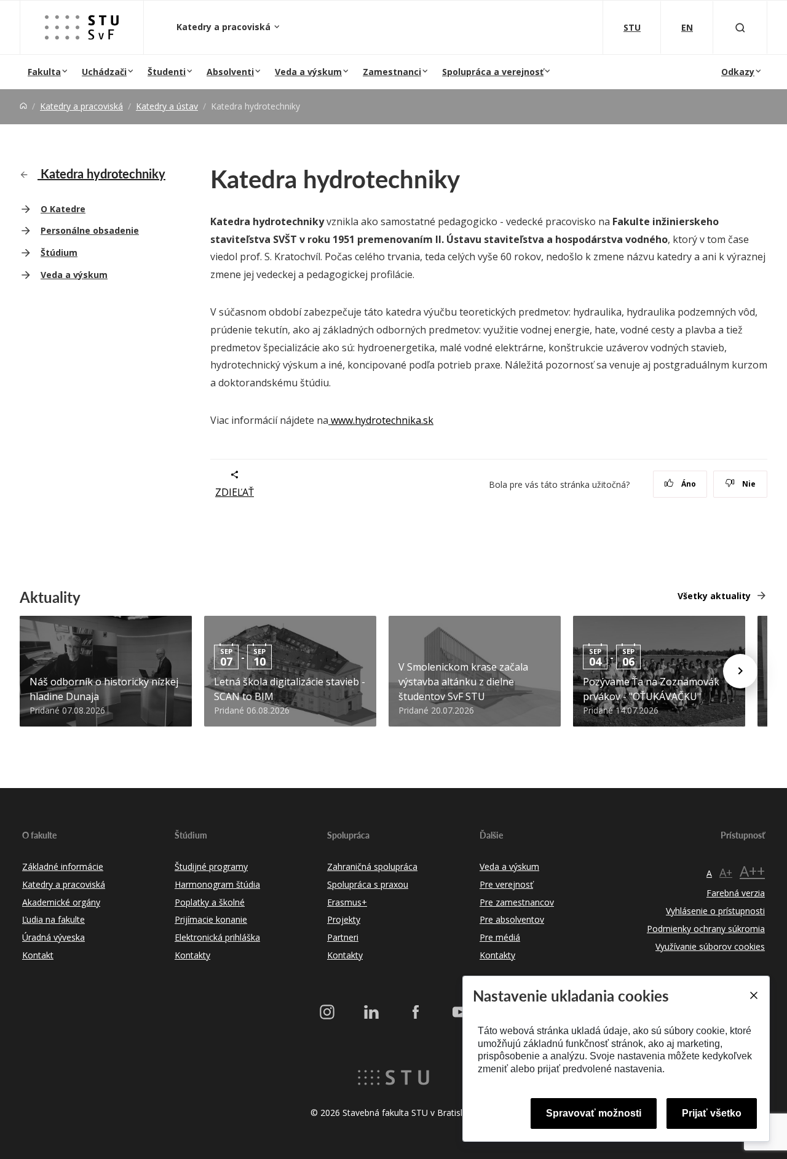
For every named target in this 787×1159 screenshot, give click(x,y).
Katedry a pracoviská (224, 27)
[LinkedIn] (371, 1012)
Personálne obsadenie (90, 230)
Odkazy (737, 72)
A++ (752, 871)
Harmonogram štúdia (217, 884)
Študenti (167, 72)
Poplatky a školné (210, 902)
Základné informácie (62, 866)
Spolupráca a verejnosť (493, 72)
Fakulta (44, 72)
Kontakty (192, 955)
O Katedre (63, 209)
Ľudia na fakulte (53, 919)
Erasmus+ (347, 902)
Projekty (343, 919)
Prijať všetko (712, 1113)
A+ (725, 872)
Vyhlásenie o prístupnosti (715, 911)
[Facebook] (415, 1012)
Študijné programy (211, 866)
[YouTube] (460, 1012)
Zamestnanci (392, 72)
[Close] (753, 995)
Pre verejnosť (506, 884)
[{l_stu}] (393, 1076)
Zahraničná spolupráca (372, 866)
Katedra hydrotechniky (101, 173)
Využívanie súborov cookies (710, 946)
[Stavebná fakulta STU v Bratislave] (82, 27)
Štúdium (59, 252)
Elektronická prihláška (217, 937)
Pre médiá (500, 937)
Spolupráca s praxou (367, 884)
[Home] (23, 106)
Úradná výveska (53, 937)
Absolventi (230, 72)
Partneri (342, 937)
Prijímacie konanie (211, 919)
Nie (748, 484)
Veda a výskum (308, 72)
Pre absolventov (512, 919)
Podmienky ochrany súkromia (706, 928)
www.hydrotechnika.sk (380, 420)
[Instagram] (327, 1012)
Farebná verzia (735, 893)
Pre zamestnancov (517, 902)
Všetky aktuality (714, 596)
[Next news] (740, 671)
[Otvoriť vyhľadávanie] (740, 27)
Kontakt (37, 955)
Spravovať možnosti (593, 1113)
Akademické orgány (61, 902)
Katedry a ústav (167, 106)
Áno (687, 484)
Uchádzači (104, 72)
